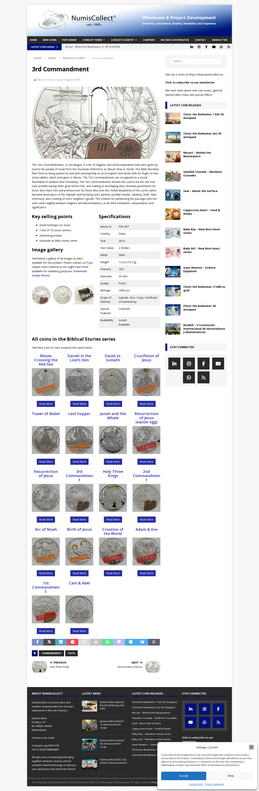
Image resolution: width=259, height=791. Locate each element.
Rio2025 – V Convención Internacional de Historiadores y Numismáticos (204, 328)
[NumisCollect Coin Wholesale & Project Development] (129, 34)
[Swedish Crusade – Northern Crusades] (173, 176)
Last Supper (79, 413)
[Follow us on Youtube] (213, 47)
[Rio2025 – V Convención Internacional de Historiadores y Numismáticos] (173, 329)
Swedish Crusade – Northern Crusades (202, 173)
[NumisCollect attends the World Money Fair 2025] (89, 706)
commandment (51, 653)
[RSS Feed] (228, 47)
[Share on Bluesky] (142, 642)
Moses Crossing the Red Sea (45, 360)
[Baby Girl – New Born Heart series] (173, 252)
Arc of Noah (46, 529)
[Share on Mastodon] (119, 642)
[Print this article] (96, 642)
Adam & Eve (146, 529)
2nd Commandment (146, 475)
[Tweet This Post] (49, 642)
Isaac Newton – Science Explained (199, 269)
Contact (200, 40)
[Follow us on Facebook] (206, 47)
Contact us (38, 737)
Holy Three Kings (113, 473)
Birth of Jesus (79, 529)
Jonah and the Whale (113, 415)
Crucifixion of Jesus (146, 357)
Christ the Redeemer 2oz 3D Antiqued (202, 135)
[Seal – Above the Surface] (173, 195)
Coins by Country (122, 40)
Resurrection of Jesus (46, 473)
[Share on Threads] (154, 642)
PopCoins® (69, 40)
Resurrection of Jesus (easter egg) (147, 418)
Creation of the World (112, 531)
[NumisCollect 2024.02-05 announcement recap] (89, 744)
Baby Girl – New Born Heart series (201, 250)
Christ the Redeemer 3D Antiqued (199, 307)
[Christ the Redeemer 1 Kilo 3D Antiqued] (173, 118)
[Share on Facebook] (37, 642)
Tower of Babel (46, 413)
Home (33, 40)
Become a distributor (175, 40)
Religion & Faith (72, 79)
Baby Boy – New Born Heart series (201, 230)
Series (52, 58)
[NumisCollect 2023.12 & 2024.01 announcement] (89, 763)
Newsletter (219, 40)
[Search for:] (196, 61)
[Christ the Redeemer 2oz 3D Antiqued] (173, 137)
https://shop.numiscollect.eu (206, 74)
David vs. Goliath (113, 357)
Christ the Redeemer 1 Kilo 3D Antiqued (203, 116)
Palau (58, 79)
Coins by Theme (92, 40)
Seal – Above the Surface (200, 191)
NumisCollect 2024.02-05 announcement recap (112, 744)
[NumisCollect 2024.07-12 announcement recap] (89, 725)
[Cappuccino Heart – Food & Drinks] (173, 214)
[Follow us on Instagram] (199, 47)
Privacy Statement (214, 784)
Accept (183, 775)
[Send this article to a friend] (84, 642)
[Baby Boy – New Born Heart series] (173, 233)
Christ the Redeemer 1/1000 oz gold (204, 288)
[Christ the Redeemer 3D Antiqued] (173, 310)
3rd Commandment (79, 475)
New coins (49, 40)
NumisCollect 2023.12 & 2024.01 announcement (113, 761)
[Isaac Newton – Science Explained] (173, 271)
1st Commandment (46, 587)
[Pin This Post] (72, 642)
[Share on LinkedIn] (61, 642)
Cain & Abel (79, 583)
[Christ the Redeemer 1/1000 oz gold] (173, 290)
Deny (231, 775)
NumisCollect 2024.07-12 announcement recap (112, 724)
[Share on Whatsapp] (107, 642)
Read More (46, 404)
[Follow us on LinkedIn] (191, 47)
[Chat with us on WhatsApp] (221, 47)
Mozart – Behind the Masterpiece (197, 154)
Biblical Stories (46, 79)
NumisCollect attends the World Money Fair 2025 (112, 705)
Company (149, 40)
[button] (251, 747)
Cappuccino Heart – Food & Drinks (201, 211)
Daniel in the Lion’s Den (79, 357)
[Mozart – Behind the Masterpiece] (173, 156)
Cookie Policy (196, 784)
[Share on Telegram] (131, 642)
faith (71, 653)
